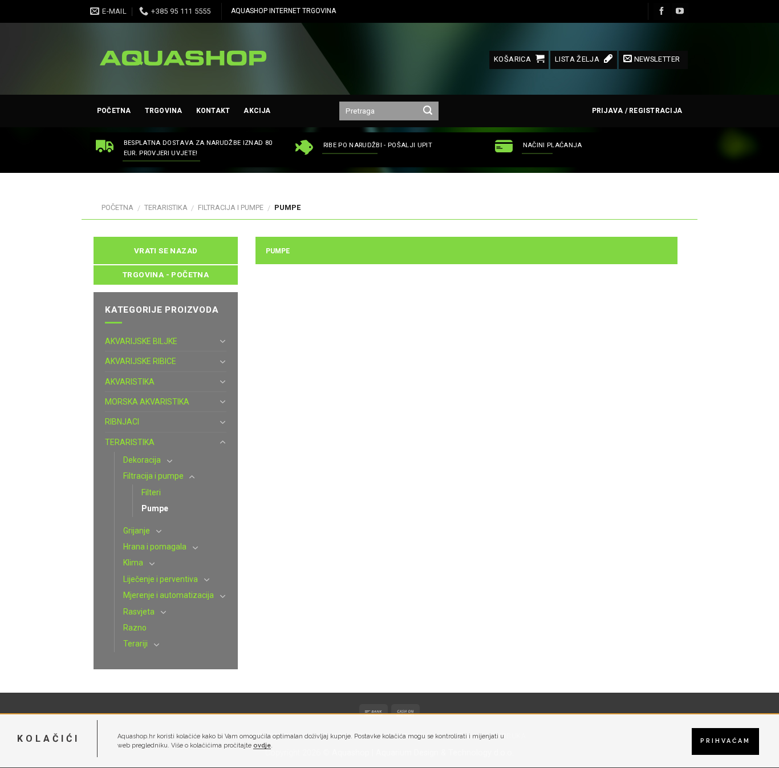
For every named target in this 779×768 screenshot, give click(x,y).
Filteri (151, 492)
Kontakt (213, 111)
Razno (135, 627)
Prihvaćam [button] (725, 741)
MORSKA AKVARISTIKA (147, 401)
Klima (133, 562)
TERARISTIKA (166, 207)
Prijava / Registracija (637, 111)
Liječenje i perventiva (160, 579)
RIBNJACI (122, 421)
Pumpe (154, 508)
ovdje (262, 745)
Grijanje (136, 530)
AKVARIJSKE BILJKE (141, 341)
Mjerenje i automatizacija (168, 595)
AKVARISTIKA (130, 381)
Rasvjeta (139, 611)
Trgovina (163, 111)
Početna (114, 111)
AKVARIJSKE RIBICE (140, 361)
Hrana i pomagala (154, 546)
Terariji (135, 643)
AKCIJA (257, 111)
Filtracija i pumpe (230, 207)
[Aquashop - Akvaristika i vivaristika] (181, 58)
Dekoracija (142, 459)
